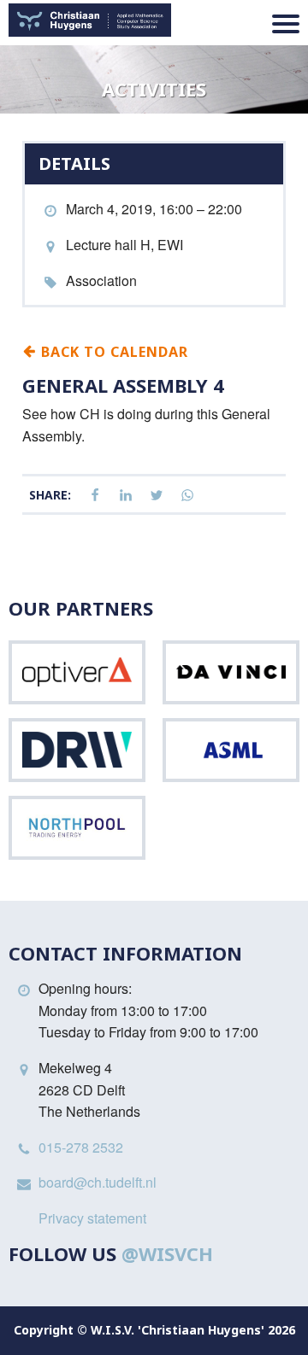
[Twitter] (156, 495)
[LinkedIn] (126, 495)
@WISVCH (167, 1253)
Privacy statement (92, 1218)
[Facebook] (95, 495)
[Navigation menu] (286, 24)
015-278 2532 (80, 1147)
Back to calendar (112, 351)
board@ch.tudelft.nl (97, 1182)
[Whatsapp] (187, 495)
